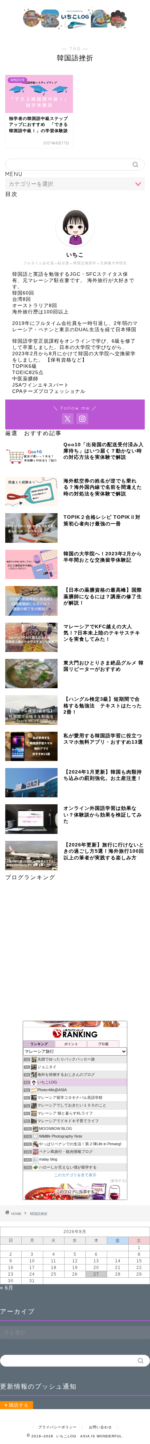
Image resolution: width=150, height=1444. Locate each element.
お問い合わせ (100, 1427)
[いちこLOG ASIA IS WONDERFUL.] (75, 30)
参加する (118, 1181)
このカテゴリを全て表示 (75, 1175)
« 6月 (7, 1288)
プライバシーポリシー (57, 1427)
